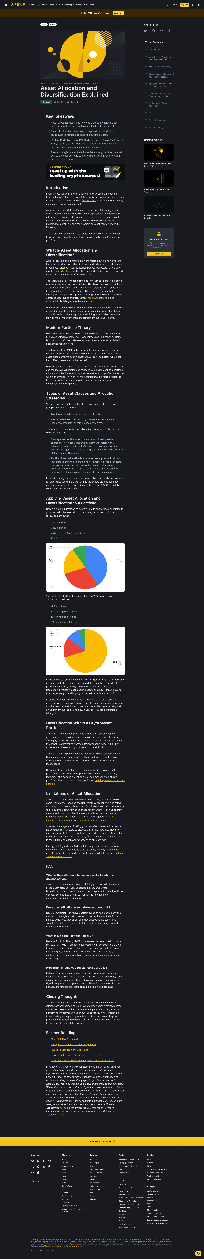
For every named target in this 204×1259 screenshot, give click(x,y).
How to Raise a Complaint (157, 1223)
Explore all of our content (100, 1141)
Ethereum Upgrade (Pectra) (129, 1208)
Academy (94, 1176)
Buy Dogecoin (124, 1221)
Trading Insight (153, 1176)
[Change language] (193, 5)
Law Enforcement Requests (157, 1220)
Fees (149, 1203)
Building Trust (67, 1186)
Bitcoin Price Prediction (128, 1201)
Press (64, 1173)
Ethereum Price (124, 1194)
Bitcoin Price (123, 1191)
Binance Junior (96, 1173)
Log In (174, 5)
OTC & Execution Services (157, 1169)
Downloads (66, 1202)
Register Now (159, 254)
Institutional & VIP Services (129, 1166)
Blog (63, 1189)
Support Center (153, 1194)
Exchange (94, 1159)
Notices (65, 1199)
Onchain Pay (124, 1173)
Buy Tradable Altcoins (127, 1227)
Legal (64, 1176)
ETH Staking (95, 1189)
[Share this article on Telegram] (161, 30)
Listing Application (126, 1163)
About (64, 1159)
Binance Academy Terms (74, 1247)
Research (93, 1196)
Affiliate (150, 1159)
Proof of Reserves (154, 1179)
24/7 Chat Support (154, 1191)
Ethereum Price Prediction (129, 1204)
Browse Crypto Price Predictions (131, 1198)
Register (184, 5)
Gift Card (93, 1179)
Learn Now (118, 13)
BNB (149, 1166)
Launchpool (94, 1183)
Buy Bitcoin (123, 1211)
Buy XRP (122, 1218)
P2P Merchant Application (129, 1159)
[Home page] (17, 5)
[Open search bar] (166, 5)
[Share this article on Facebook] (153, 30)
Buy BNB (122, 1214)
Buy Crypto (94, 1163)
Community (66, 1193)
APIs (149, 1207)
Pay (91, 1166)
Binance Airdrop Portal (155, 1217)
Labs (121, 1169)
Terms (64, 1179)
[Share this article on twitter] (145, 30)
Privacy (65, 1183)
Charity (93, 1199)
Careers (65, 1163)
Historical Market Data (155, 1173)
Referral (150, 1163)
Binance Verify (152, 1210)
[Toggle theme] (198, 4)
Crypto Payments (97, 1169)
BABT (92, 1193)
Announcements (68, 1166)
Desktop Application (69, 1206)
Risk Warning (67, 1196)
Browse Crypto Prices (127, 1188)
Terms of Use (49, 1247)
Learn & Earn (124, 1184)
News (64, 1169)
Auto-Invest (94, 1186)
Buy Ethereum (124, 1224)
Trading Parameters (154, 1213)
